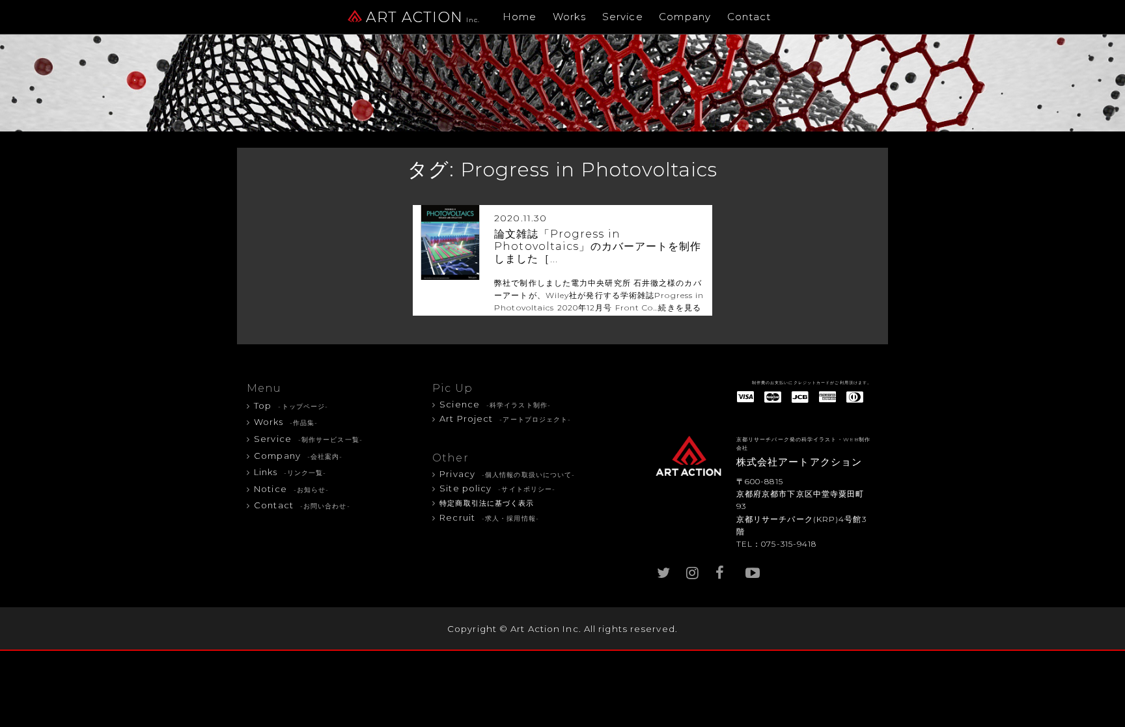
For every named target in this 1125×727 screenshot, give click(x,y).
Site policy (497, 488)
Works (570, 16)
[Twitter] (663, 570)
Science (495, 404)
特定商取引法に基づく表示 (486, 503)
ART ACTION (423, 17)
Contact (749, 16)
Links (290, 472)
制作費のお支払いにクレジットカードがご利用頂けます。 (812, 382)
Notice (291, 489)
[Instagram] (693, 570)
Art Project (505, 418)
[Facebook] (722, 570)
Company (685, 16)
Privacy (507, 474)
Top (291, 405)
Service (622, 16)
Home (519, 16)
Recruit (489, 517)
